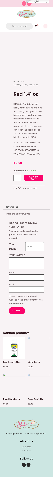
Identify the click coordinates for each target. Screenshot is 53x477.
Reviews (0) (12, 207)
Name (13, 272)
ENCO (24, 84)
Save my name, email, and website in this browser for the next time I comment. (26, 300)
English (35, 1)
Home (16, 81)
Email (12, 284)
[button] (45, 26)
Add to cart (33, 177)
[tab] (26, 207)
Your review (17, 255)
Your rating (13, 246)
